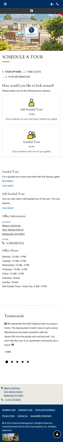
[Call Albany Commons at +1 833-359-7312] (57, 4)
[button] (52, 4)
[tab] (6, 361)
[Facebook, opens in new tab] (31, 11)
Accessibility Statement (40, 416)
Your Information (19, 76)
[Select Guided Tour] (31, 142)
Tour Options (13, 71)
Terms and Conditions (45, 409)
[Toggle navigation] (5, 4)
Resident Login (9, 409)
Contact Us (22, 416)
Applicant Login (25, 409)
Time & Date (34, 71)
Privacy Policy (8, 416)
